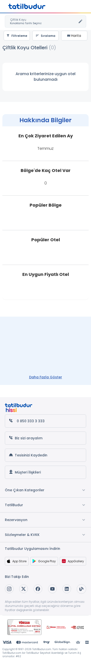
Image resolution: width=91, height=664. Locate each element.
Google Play (47, 561)
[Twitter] (23, 588)
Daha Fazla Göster (45, 377)
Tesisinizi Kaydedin (31, 455)
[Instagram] (9, 588)
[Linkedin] (66, 588)
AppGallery (76, 561)
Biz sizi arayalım (28, 438)
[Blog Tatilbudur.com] (81, 589)
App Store (19, 561)
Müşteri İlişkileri (28, 472)
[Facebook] (37, 588)
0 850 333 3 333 (31, 421)
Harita (75, 35)
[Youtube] (52, 588)
